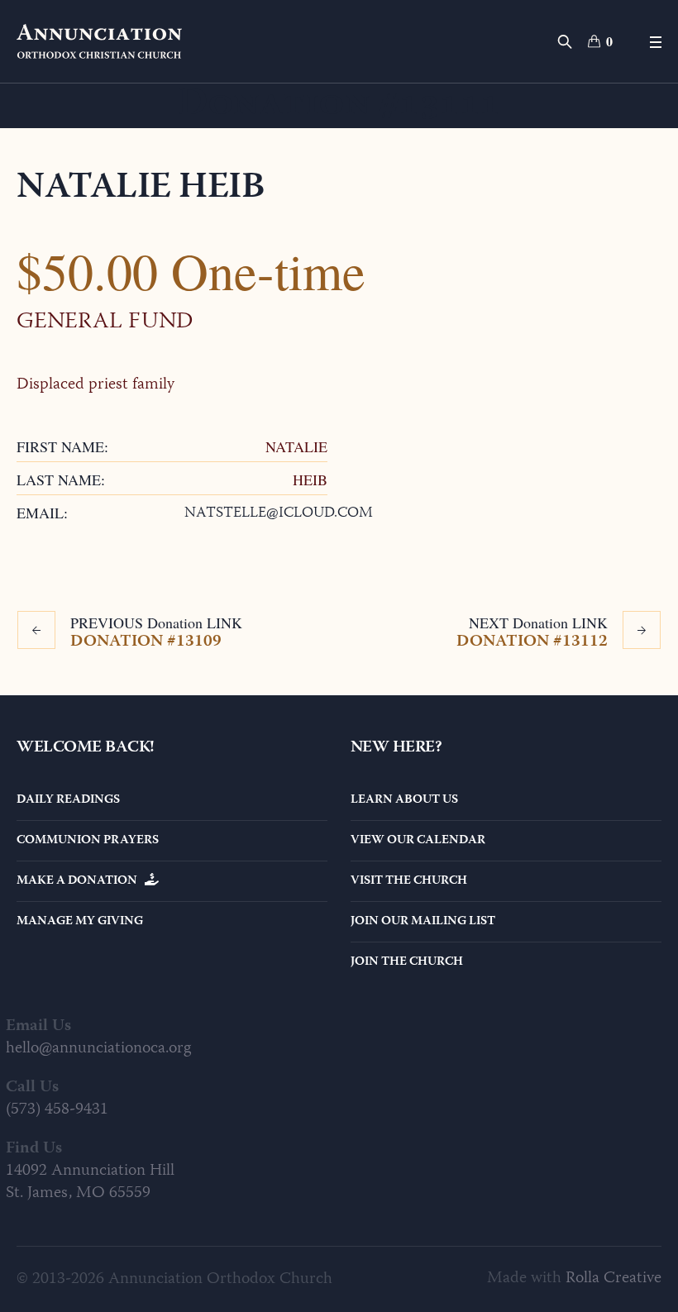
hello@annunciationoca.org (98, 1048)
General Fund (105, 322)
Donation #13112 (532, 641)
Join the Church (407, 962)
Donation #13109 (146, 641)
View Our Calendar (418, 841)
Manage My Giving (80, 922)
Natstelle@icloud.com (278, 513)
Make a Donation (81, 881)
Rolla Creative (613, 1278)
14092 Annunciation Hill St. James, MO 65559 (90, 1182)
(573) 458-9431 (57, 1110)
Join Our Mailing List (423, 922)
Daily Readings (68, 800)
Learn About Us (404, 800)
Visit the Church (409, 881)
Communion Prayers (88, 841)
